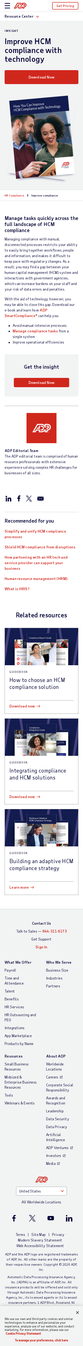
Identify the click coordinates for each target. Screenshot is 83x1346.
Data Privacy (56, 1126)
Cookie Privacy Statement (23, 1333)
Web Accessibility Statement (40, 1245)
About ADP (56, 1056)
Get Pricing (65, 6)
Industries (54, 978)
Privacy (58, 1234)
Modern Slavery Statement (40, 1240)
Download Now (42, 77)
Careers (52, 1077)
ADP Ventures (57, 1147)
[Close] (77, 1312)
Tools (9, 1095)
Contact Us (41, 923)
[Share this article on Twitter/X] (29, 498)
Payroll (10, 970)
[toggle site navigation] (7, 5)
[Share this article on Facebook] (19, 498)
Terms (20, 1234)
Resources (14, 1056)
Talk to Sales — (41, 931)
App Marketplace (18, 1035)
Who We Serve (59, 962)
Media (51, 1163)
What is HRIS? (17, 588)
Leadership (55, 1111)
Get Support (41, 939)
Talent (10, 991)
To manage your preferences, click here (41, 1340)
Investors (53, 1155)
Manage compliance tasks (35, 331)
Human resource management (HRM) (36, 578)
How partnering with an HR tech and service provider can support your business (36, 562)
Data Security (57, 1119)
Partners (53, 986)
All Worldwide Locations (41, 1202)
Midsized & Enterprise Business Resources (21, 1082)
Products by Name (19, 1043)
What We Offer (18, 962)
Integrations (15, 1027)
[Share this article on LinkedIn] (8, 498)
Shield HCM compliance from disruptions (40, 547)
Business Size (57, 970)
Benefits (12, 999)
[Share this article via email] (40, 498)
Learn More (19, 887)
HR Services (14, 1007)
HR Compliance (14, 195)
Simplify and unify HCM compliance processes (35, 534)
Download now (22, 706)
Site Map (38, 1234)
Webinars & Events (20, 1103)
